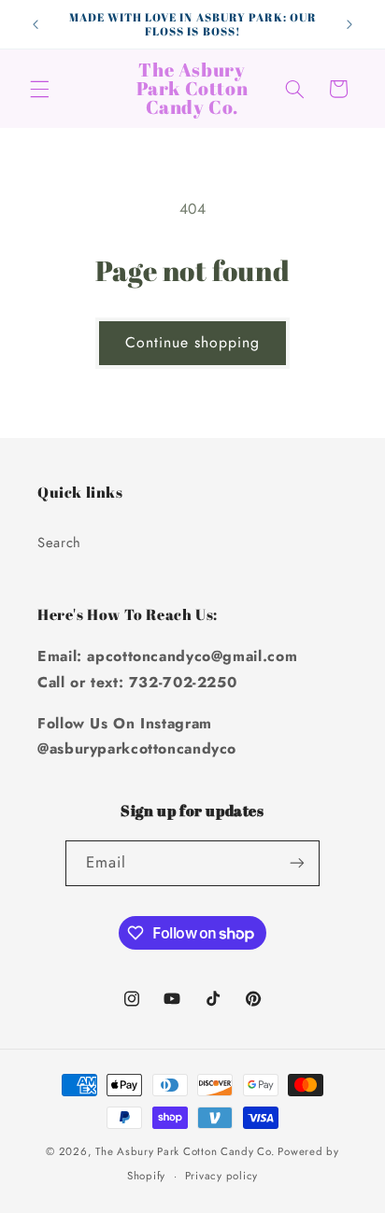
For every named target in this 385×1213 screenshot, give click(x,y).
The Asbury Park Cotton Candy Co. (185, 1151)
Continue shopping (193, 342)
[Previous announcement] (35, 24)
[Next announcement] (349, 24)
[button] (39, 88)
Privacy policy (221, 1175)
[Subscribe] (297, 863)
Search (59, 542)
